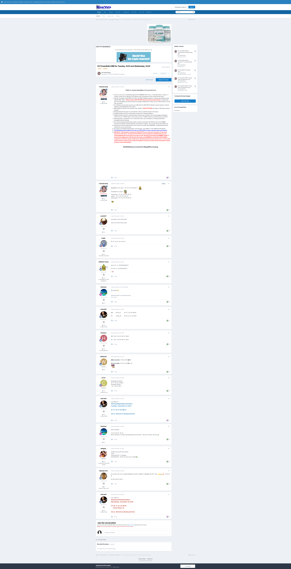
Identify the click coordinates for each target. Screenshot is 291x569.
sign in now (130, 524)
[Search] (193, 12)
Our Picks (134, 12)
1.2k (104, 254)
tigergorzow (103, 471)
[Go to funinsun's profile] (103, 292)
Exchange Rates (177, 110)
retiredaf (103, 309)
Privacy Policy (142, 558)
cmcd (103, 378)
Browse (99, 12)
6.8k (104, 102)
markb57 (103, 216)
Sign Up (192, 7)
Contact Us (149, 558)
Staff (104, 16)
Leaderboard (126, 12)
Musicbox (149, 12)
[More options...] (168, 87)
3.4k (104, 278)
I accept (188, 566)
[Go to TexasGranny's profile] (99, 73)
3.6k (104, 325)
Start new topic (149, 79)
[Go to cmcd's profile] (103, 383)
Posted (117, 86)
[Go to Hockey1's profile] (103, 338)
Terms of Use (116, 567)
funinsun (103, 287)
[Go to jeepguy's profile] (103, 453)
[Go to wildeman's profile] (103, 361)
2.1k (104, 369)
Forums (98, 16)
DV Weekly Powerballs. (119, 74)
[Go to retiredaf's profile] (103, 314)
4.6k (104, 232)
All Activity (117, 12)
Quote (115, 177)
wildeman (103, 356)
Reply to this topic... (110, 532)
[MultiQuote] (112, 177)
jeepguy (103, 448)
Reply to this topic (163, 79)
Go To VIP (141, 12)
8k (104, 486)
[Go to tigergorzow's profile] (103, 476)
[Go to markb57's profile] (103, 221)
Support (111, 12)
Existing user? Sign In (180, 7)
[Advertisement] (108, 33)
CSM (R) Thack (103, 262)
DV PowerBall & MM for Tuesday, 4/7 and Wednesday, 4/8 (185, 62)
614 (104, 303)
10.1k (104, 461)
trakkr (103, 238)
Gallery (118, 16)
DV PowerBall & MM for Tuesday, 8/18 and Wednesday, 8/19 (185, 52)
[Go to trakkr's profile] (103, 243)
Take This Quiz (185, 101)
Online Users (111, 16)
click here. (62, 2)
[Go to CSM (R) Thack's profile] (103, 267)
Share (155, 73)
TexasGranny (106, 72)
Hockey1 (103, 333)
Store (105, 12)
